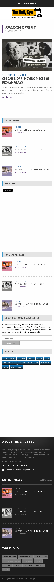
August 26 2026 (20, 152)
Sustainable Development (28, 363)
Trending (18, 127)
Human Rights (16, 367)
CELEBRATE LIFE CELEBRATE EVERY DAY (30, 129)
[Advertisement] (27, 223)
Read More (7, 97)
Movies (39, 359)
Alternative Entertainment (14, 75)
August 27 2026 (20, 133)
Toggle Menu (28, 3)
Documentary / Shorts (12, 561)
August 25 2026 (20, 172)
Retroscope (45, 363)
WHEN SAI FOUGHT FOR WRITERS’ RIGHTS (31, 149)
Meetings (7, 565)
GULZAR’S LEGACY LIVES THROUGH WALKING (32, 169)
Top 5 (47, 359)
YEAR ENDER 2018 (25, 557)
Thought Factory (20, 147)
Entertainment (9, 359)
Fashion (38, 561)
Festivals (18, 167)
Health (31, 359)
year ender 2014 (9, 363)
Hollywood (28, 561)
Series (6, 367)
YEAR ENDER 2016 (41, 557)
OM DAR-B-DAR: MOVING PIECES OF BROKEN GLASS (26, 80)
